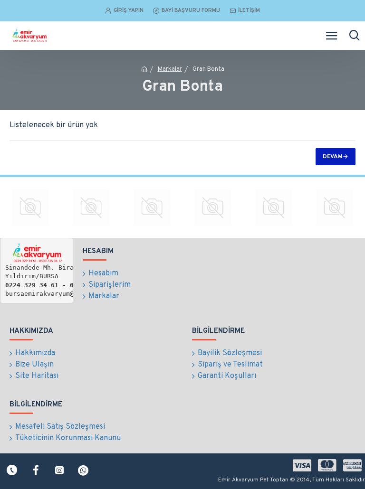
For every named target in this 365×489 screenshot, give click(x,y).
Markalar (170, 69)
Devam (333, 156)
